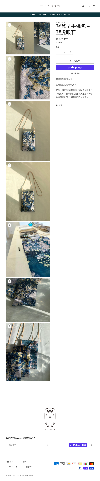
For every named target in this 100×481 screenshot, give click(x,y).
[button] (5, 6)
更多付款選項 (75, 73)
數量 (57, 47)
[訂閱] (47, 445)
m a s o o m (15, 475)
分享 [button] (60, 105)
